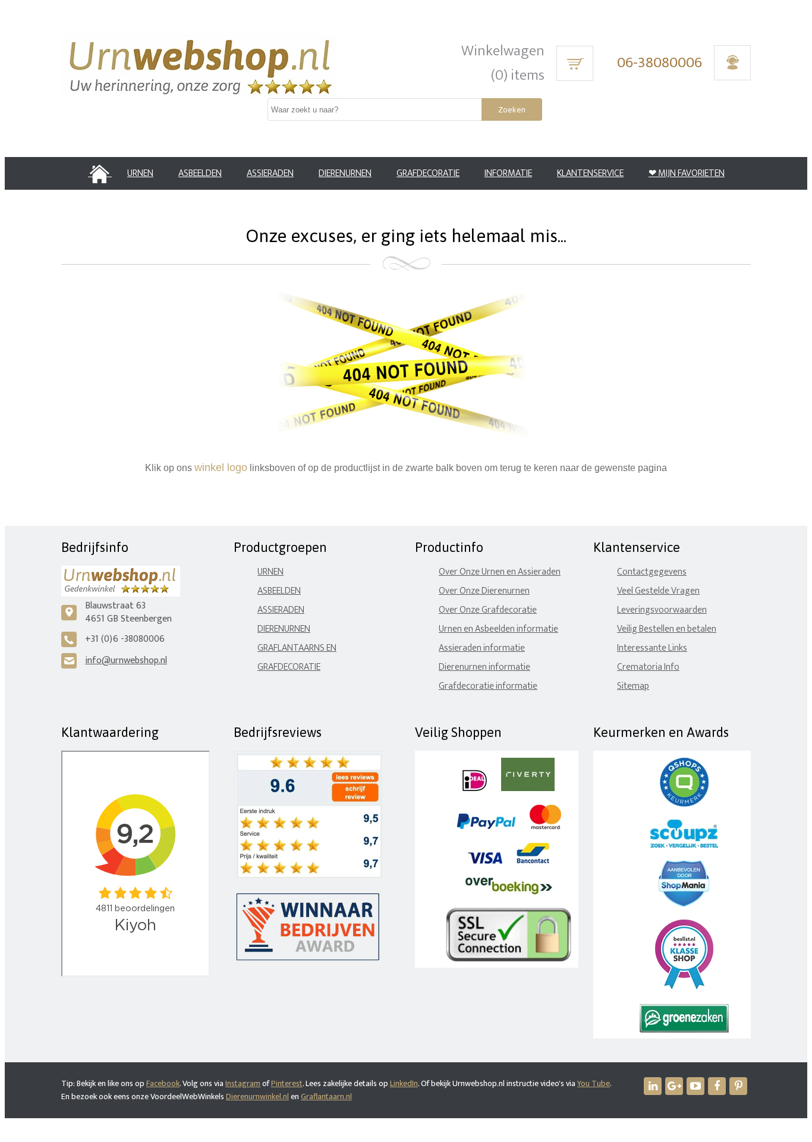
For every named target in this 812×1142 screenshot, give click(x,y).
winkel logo (220, 467)
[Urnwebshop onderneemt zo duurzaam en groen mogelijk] (684, 1030)
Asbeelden (279, 591)
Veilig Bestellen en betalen (666, 629)
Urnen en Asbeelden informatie (498, 629)
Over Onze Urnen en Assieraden (500, 572)
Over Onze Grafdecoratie (488, 610)
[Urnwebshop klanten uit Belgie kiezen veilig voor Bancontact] (533, 861)
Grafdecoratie (288, 667)
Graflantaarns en (296, 648)
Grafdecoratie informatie (488, 686)
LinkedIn (404, 1083)
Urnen (270, 572)
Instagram (242, 1083)
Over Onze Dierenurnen (484, 591)
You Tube (593, 1083)
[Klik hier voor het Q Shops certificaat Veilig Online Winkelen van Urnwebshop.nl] (684, 804)
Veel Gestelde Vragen (658, 591)
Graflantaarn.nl (326, 1096)
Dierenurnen (283, 629)
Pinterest (287, 1083)
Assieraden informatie (482, 648)
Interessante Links (652, 648)
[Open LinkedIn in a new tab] (653, 1086)
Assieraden (280, 610)
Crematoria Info (648, 667)
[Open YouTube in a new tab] (695, 1086)
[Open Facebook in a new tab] (717, 1086)
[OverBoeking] (508, 892)
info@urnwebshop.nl (126, 660)
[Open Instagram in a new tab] (674, 1086)
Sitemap (633, 686)
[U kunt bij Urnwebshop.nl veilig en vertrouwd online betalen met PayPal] (486, 826)
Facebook (163, 1083)
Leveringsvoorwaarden (662, 610)
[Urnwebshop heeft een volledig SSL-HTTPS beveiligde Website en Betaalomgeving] (508, 959)
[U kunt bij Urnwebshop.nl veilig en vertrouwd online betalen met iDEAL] (474, 788)
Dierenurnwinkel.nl (257, 1096)
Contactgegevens (652, 572)
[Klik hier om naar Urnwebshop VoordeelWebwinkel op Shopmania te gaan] (684, 904)
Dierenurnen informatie (484, 667)
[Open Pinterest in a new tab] (738, 1086)
